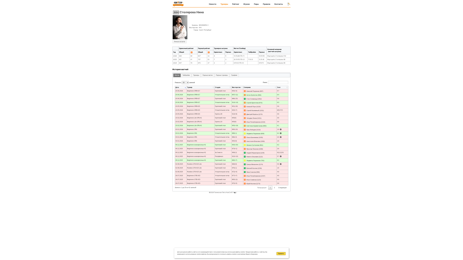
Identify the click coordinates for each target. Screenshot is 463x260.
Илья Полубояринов (253, 122)
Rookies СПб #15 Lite (194, 164)
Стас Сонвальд (251, 99)
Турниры (224, 4)
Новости (212, 4)
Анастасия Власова (253, 141)
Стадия (217, 87)
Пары (256, 4)
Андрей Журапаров (253, 153)
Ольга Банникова (252, 137)
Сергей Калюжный (252, 110)
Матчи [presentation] (177, 75)
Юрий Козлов (251, 184)
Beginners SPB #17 (193, 91)
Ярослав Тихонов (252, 149)
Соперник (247, 87)
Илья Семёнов (251, 180)
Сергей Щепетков (252, 103)
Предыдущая (261, 187)
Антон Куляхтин (251, 95)
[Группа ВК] (235, 192)
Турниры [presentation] (196, 75)
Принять (281, 253)
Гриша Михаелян (252, 164)
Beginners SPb (192, 129)
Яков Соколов (251, 172)
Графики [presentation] (234, 75)
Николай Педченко (252, 91)
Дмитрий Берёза (252, 114)
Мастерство (236, 87)
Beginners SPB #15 (193, 106)
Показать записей (185, 82)
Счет (279, 87)
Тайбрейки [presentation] (186, 75)
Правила (266, 4)
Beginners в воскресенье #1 (196, 145)
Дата (177, 87)
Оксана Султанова (252, 145)
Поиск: (265, 82)
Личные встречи (179, 41)
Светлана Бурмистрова (254, 126)
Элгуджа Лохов (251, 118)
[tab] (177, 75)
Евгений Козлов (251, 168)
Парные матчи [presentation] (208, 75)
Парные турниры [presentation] (222, 75)
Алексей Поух (251, 106)
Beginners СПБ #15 (193, 175)
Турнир (189, 87)
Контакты (278, 4)
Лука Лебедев (251, 130)
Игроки (246, 4)
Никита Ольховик (252, 157)
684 (176, 12)
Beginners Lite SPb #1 (194, 118)
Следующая (282, 187)
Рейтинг (235, 4)
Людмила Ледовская (253, 133)
